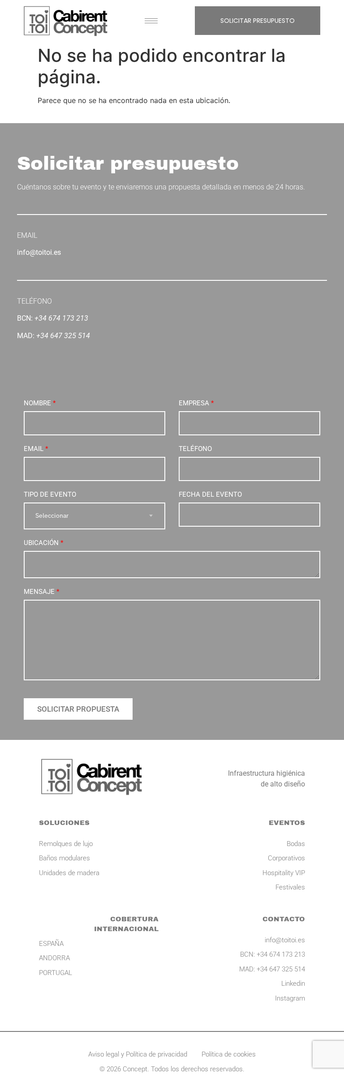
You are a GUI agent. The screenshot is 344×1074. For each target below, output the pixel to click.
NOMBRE (40, 403)
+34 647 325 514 (63, 335)
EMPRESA (196, 403)
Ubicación (43, 543)
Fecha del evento (210, 494)
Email (36, 449)
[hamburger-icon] (151, 21)
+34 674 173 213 (61, 318)
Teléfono (195, 449)
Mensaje (41, 592)
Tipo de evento (50, 494)
